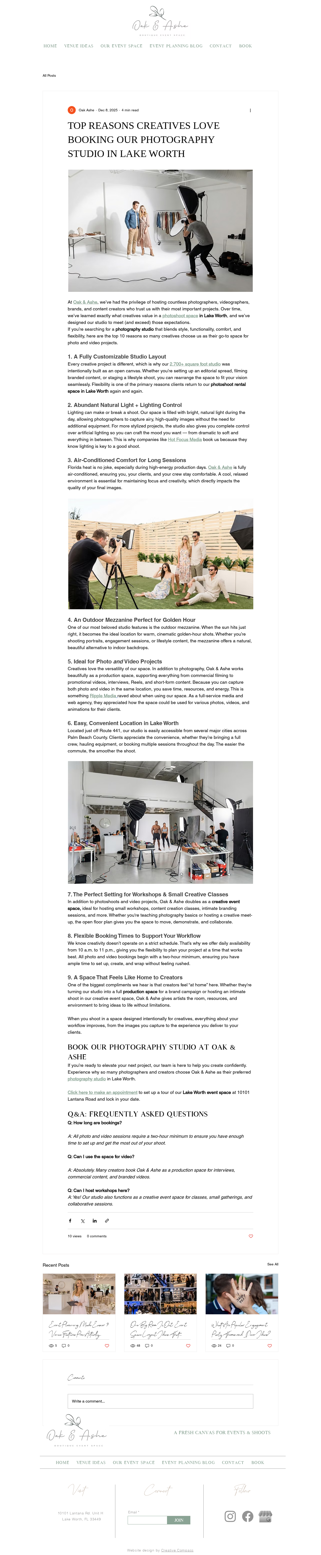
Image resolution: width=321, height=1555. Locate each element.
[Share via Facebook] (70, 1220)
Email (132, 1512)
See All (272, 1264)
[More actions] (250, 110)
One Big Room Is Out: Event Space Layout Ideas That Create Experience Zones (158, 1329)
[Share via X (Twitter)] (82, 1220)
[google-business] (265, 1516)
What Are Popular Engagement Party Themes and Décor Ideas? (241, 1329)
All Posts (49, 75)
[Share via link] (107, 1220)
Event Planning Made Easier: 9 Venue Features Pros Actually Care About (79, 1329)
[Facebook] (247, 1516)
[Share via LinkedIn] (94, 1220)
